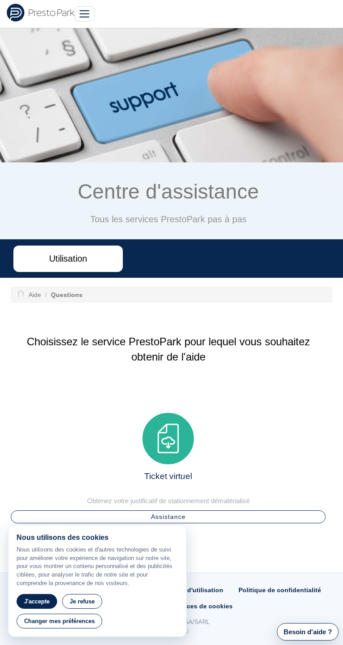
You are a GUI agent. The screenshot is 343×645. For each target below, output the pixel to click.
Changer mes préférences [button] (59, 621)
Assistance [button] (168, 516)
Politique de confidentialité (279, 590)
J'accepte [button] (37, 601)
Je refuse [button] (82, 601)
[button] (308, 632)
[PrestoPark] (41, 12)
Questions (179, 258)
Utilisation (68, 258)
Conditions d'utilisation (187, 590)
